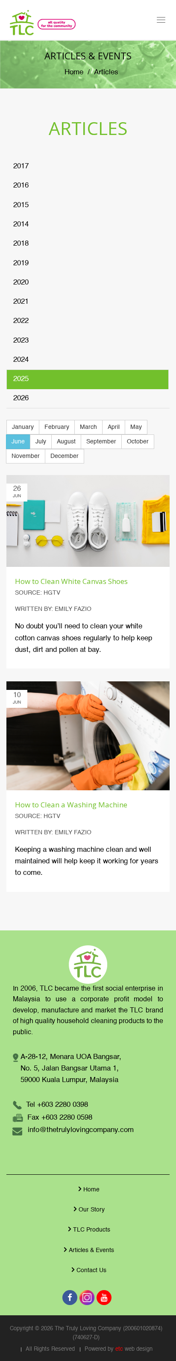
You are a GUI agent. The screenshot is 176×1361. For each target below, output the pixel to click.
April (114, 427)
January (23, 427)
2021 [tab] (21, 301)
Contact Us (91, 1270)
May (136, 427)
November (26, 456)
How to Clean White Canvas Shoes (71, 581)
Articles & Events (91, 1250)
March (88, 427)
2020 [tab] (21, 282)
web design (139, 1349)
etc (119, 1349)
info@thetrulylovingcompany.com (81, 1130)
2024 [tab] (21, 360)
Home (74, 72)
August (66, 442)
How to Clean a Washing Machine (71, 805)
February (56, 427)
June (18, 442)
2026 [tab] (21, 398)
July (40, 442)
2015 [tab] (21, 205)
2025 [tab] (21, 379)
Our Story (92, 1210)
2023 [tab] (21, 340)
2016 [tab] (21, 185)
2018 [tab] (21, 243)
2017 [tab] (21, 166)
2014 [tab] (21, 224)
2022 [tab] (21, 321)
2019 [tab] (21, 263)
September (101, 442)
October (138, 442)
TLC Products (91, 1230)
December (64, 456)
